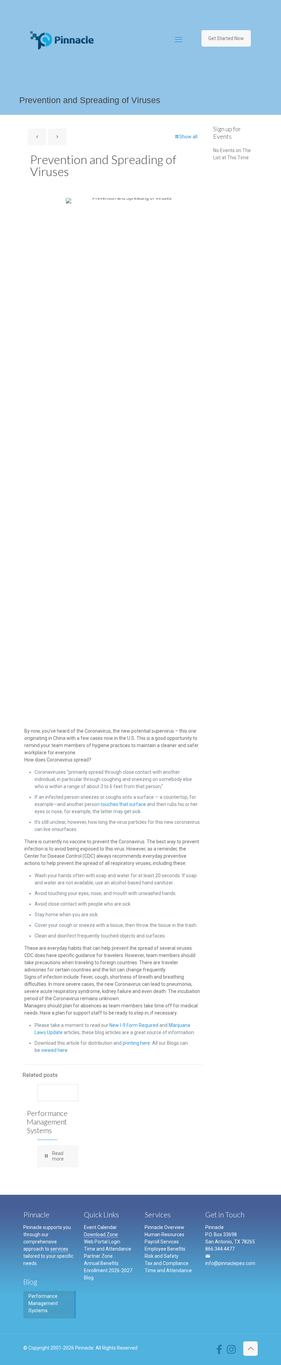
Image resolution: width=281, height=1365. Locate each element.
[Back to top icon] (250, 1348)
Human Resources (164, 1234)
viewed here (54, 1050)
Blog (89, 1277)
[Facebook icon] (219, 1351)
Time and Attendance (107, 1249)
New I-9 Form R (125, 1025)
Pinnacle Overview (164, 1227)
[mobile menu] (178, 40)
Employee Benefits (165, 1249)
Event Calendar (100, 1227)
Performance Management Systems (47, 1121)
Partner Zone (98, 1256)
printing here (136, 1043)
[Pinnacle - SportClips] (62, 40)
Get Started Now (226, 38)
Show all (188, 136)
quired (151, 1025)
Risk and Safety (162, 1256)
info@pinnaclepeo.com (230, 1263)
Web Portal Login (102, 1241)
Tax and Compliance (166, 1263)
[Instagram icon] (231, 1351)
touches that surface (123, 804)
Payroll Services (162, 1241)
